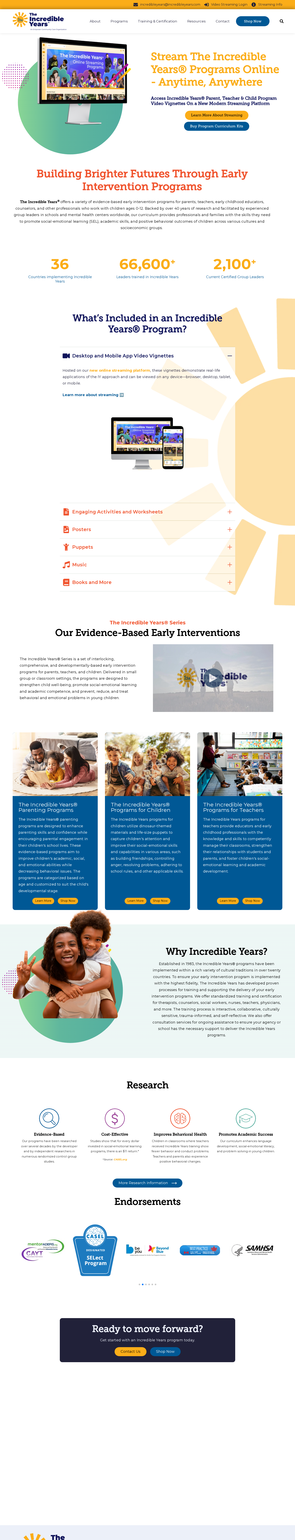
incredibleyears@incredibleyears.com (170, 4)
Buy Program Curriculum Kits (216, 126)
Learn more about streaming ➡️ (93, 395)
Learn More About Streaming (216, 115)
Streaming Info (270, 4)
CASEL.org (120, 1159)
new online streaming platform (120, 370)
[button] (139, 1284)
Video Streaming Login (229, 4)
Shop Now (252, 21)
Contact (223, 21)
